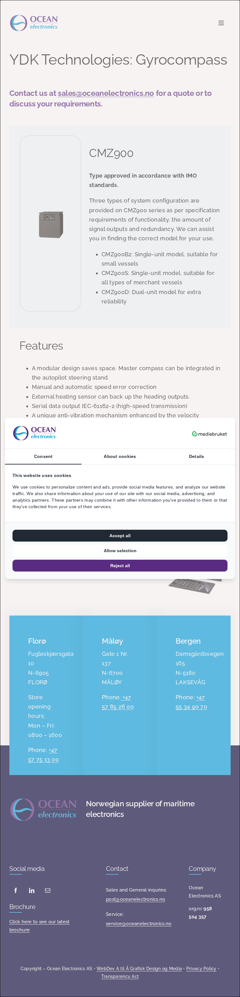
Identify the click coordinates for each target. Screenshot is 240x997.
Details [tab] (196, 456)
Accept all (120, 535)
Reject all (120, 565)
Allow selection (120, 550)
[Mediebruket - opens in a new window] (210, 433)
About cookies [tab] (120, 456)
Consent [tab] (43, 456)
